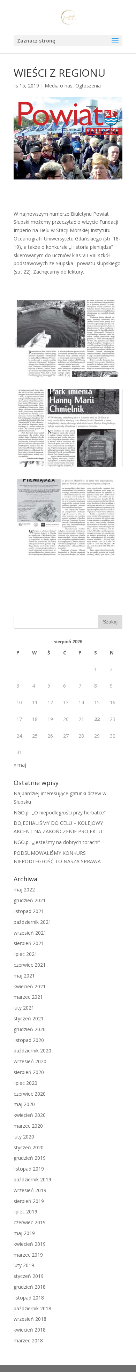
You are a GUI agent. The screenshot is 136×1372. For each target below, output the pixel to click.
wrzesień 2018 (30, 1319)
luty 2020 (24, 1136)
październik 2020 (32, 1050)
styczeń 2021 (29, 1018)
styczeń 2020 (29, 1147)
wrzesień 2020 (30, 1061)
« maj (20, 764)
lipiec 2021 (25, 954)
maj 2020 (24, 1104)
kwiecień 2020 (30, 1115)
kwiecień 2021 (30, 986)
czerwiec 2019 (30, 1222)
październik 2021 (32, 922)
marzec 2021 (28, 997)
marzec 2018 (28, 1340)
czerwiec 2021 (30, 964)
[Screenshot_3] (68, 556)
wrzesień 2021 (30, 932)
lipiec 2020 (25, 1083)
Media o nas (59, 85)
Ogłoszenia (88, 85)
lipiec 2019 (25, 1211)
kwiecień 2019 (30, 1244)
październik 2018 (32, 1308)
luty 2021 (24, 1007)
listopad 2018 (29, 1297)
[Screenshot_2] (68, 466)
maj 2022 (24, 889)
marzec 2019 (28, 1254)
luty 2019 (24, 1265)
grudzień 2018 (30, 1286)
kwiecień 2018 (30, 1329)
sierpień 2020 (29, 1072)
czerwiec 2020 (30, 1093)
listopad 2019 (29, 1168)
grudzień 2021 (30, 900)
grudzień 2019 (30, 1158)
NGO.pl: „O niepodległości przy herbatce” (60, 812)
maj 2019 (24, 1233)
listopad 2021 (29, 911)
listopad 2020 (29, 1040)
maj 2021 (24, 975)
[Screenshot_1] (68, 376)
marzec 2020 (28, 1125)
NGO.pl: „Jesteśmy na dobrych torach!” (57, 842)
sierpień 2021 (29, 943)
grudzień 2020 (30, 1029)
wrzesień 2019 (30, 1190)
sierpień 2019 (29, 1201)
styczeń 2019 (29, 1276)
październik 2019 (32, 1179)
